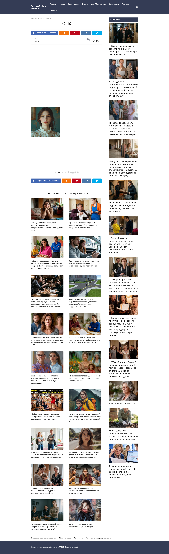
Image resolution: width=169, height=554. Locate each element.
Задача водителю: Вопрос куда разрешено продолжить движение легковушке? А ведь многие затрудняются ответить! (83, 303)
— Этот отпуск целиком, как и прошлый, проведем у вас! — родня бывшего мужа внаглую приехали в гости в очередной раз (85, 417)
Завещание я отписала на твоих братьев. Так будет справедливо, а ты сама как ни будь (84, 490)
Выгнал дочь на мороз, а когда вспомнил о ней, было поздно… (81, 525)
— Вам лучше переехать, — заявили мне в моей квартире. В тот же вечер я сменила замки (123, 50)
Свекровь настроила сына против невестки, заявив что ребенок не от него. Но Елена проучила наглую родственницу (45, 379)
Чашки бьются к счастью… (123, 403)
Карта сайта (78, 538)
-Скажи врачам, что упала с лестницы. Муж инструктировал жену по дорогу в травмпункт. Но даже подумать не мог (84, 263)
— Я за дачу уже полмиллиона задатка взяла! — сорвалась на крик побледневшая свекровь (123, 434)
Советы (62, 4)
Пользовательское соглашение (43, 538)
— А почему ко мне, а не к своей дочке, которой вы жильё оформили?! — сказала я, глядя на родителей (46, 526)
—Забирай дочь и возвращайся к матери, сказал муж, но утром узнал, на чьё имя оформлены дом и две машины (121, 245)
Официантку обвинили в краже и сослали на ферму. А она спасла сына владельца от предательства (84, 225)
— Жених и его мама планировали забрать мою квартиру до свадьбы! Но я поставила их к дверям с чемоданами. (47, 454)
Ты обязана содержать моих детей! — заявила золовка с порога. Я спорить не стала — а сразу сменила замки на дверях (123, 129)
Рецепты (53, 4)
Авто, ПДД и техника (98, 4)
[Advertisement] (66, 61)
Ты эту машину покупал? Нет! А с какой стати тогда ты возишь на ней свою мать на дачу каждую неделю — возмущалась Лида (47, 341)
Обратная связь (65, 538)
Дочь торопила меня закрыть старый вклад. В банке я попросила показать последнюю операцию (122, 472)
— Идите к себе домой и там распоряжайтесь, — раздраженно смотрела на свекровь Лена (44, 490)
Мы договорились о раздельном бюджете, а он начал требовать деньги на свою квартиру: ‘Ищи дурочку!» (84, 340)
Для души (53, 10)
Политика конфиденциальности (98, 538)
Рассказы (125, 4)
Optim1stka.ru (40, 6)
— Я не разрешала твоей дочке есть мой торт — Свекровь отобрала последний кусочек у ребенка (85, 378)
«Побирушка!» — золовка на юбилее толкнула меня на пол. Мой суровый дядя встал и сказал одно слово (45, 416)
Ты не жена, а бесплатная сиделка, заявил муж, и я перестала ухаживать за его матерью (122, 206)
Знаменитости (114, 4)
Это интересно (73, 4)
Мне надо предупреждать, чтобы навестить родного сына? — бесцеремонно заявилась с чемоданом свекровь (47, 226)
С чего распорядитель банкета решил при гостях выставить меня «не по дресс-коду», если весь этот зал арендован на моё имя (123, 285)
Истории (85, 4)
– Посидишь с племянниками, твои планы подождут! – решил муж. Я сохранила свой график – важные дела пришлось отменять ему (123, 88)
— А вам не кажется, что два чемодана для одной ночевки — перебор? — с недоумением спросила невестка (84, 454)
